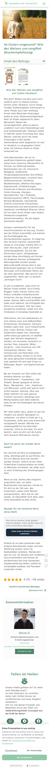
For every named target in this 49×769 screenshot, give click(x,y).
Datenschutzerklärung (23, 740)
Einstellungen (11, 750)
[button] (44, 3)
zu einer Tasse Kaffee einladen (19, 646)
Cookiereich (34, 766)
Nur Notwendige (34, 750)
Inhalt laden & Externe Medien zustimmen (24, 532)
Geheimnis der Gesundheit (23, 3)
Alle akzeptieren (24, 757)
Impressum (7, 743)
